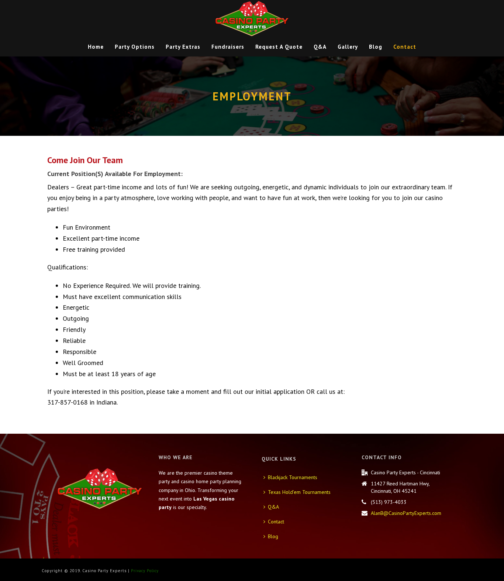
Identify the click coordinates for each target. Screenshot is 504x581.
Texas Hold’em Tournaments (299, 492)
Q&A (320, 46)
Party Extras (183, 46)
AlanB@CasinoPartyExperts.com (406, 513)
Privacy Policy (145, 570)
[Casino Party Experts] (252, 18)
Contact (404, 46)
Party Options (135, 46)
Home (96, 46)
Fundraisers (227, 46)
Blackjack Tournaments (292, 477)
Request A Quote (279, 46)
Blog (375, 46)
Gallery (348, 46)
